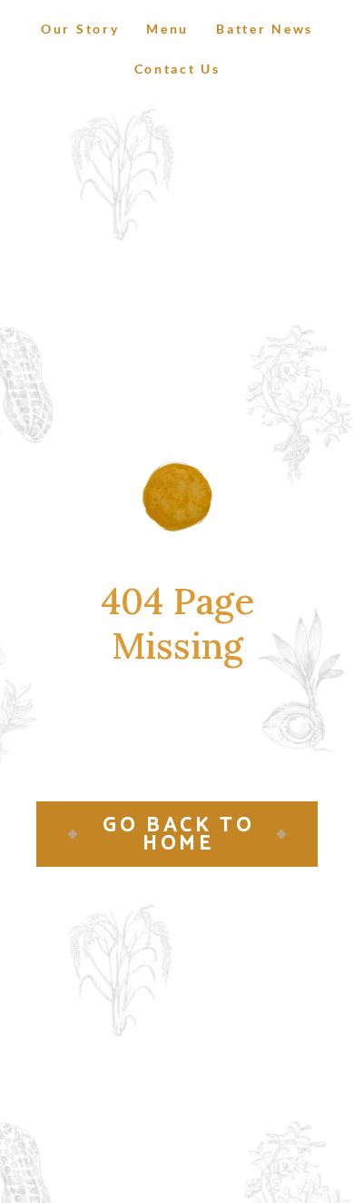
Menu (167, 28)
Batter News (264, 28)
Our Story (80, 28)
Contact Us (177, 68)
